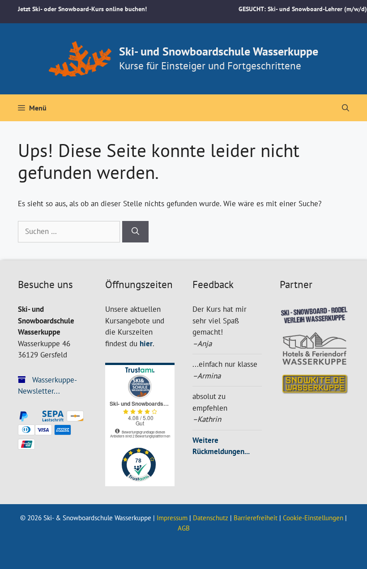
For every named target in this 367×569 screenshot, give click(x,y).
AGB (184, 528)
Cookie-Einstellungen (313, 518)
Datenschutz (210, 518)
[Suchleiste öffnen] (345, 107)
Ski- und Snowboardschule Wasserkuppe (218, 51)
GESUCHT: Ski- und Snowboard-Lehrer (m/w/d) (303, 9)
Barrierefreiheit (255, 518)
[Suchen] (135, 231)
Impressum (172, 518)
